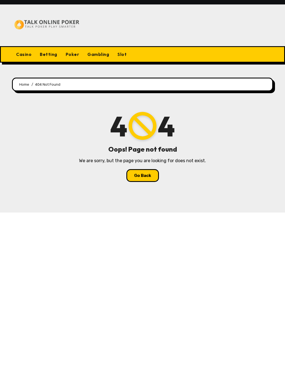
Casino (23, 54)
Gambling (98, 54)
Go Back (142, 175)
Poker (72, 54)
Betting (48, 54)
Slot (122, 54)
